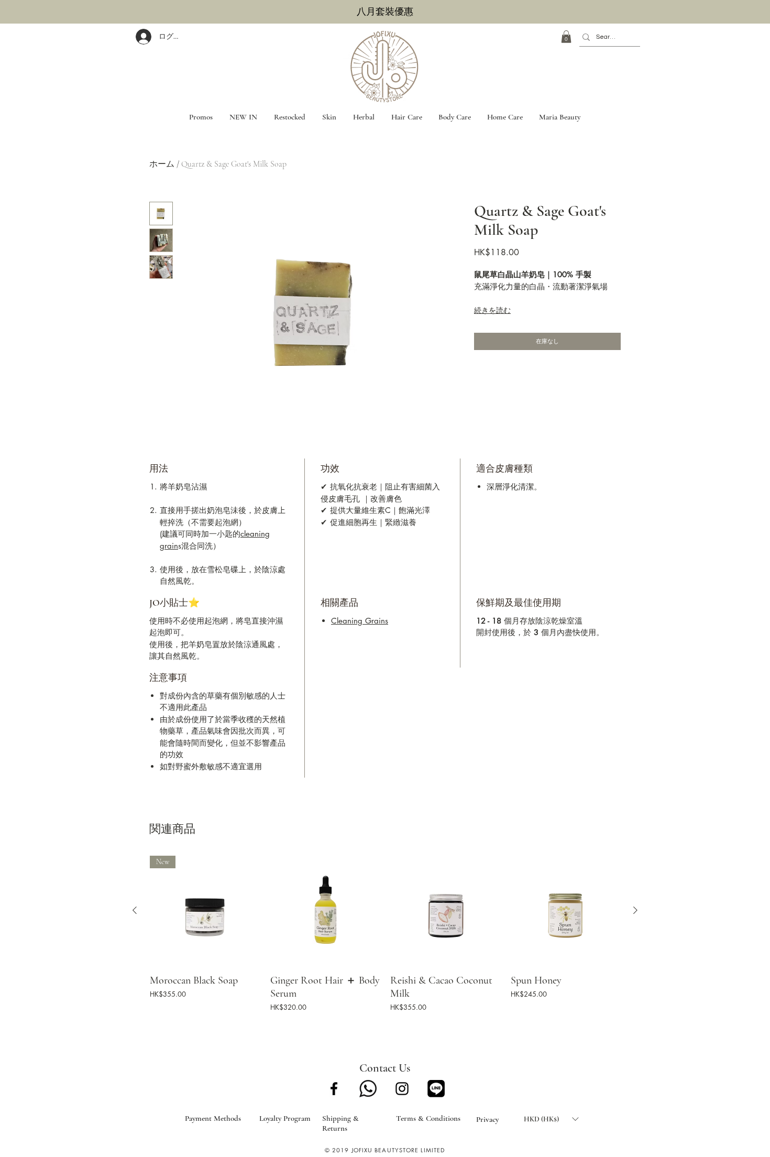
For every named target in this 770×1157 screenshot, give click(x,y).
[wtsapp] (368, 1088)
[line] (436, 1088)
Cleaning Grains (359, 621)
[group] (385, 935)
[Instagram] (402, 1088)
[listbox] (551, 1119)
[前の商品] (134, 910)
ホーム (161, 164)
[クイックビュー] (325, 911)
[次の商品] (635, 910)
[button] (566, 36)
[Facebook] (334, 1088)
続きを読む (492, 310)
